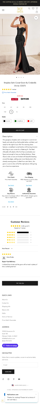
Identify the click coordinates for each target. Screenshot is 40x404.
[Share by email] (16, 207)
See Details (29, 185)
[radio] (11, 112)
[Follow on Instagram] (8, 379)
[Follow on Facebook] (3, 379)
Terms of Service (7, 317)
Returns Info (5, 310)
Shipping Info (6, 306)
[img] (6, 254)
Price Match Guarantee (9, 320)
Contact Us (5, 303)
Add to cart (20, 130)
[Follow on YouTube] (19, 379)
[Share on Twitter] (10, 207)
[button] (6, 89)
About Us (5, 300)
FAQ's (4, 313)
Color (4, 117)
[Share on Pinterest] (13, 207)
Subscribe (8, 372)
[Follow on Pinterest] (14, 379)
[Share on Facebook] (8, 207)
